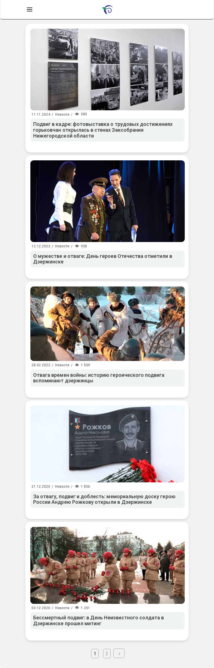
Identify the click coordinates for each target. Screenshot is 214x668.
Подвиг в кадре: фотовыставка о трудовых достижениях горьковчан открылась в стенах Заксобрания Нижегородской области (103, 129)
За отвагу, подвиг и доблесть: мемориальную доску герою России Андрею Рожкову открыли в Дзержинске (104, 499)
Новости (62, 114)
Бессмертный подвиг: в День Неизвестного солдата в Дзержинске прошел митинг (98, 620)
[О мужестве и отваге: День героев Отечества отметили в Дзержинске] (107, 201)
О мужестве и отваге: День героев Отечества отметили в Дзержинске (102, 259)
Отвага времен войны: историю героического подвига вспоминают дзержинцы (98, 378)
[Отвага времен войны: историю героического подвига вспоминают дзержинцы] (107, 323)
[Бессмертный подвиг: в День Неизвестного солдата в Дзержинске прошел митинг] (107, 565)
